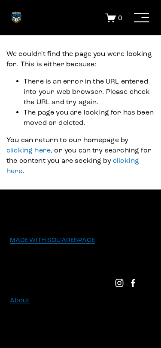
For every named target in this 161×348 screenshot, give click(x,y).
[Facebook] (133, 283)
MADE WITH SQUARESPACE (52, 240)
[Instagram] (119, 283)
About (20, 300)
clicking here (28, 150)
